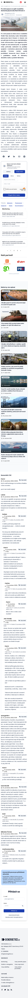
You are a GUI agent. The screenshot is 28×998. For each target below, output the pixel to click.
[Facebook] (2, 990)
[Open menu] (1, 2)
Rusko (10, 205)
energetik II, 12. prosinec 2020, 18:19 (13, 774)
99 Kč (12, 176)
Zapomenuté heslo (14, 915)
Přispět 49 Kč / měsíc (14, 195)
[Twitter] (5, 990)
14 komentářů (19, 15)
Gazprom (3, 205)
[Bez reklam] (20, 2)
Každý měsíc (19, 171)
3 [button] (17, 250)
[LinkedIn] (9, 990)
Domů (2, 6)
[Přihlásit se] (25, 2)
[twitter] (9, 156)
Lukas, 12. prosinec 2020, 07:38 (13, 520)
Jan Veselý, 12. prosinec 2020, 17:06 (15, 652)
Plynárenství (18, 203)
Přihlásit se (14, 911)
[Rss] (12, 990)
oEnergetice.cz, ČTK (10, 13)
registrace (10, 881)
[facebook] (4, 156)
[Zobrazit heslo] (23, 906)
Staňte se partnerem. (14, 273)
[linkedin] (14, 156)
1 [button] (10, 250)
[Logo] (8, 2)
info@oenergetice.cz (7, 954)
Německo (9, 203)
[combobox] (14, 209)
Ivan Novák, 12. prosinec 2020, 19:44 (13, 820)
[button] (7, 250)
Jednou (8, 171)
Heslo (5, 903)
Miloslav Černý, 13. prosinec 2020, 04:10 (14, 855)
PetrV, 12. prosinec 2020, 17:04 (15, 589)
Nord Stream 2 (19, 205)
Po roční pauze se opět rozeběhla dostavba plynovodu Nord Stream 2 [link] (19, 6)
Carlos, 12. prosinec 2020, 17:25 (15, 608)
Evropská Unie (7, 6)
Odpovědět (23, 480)
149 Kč (18, 176)
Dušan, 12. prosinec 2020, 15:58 (14, 554)
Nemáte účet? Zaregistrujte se (14, 917)
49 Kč (5, 176)
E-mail (5, 896)
